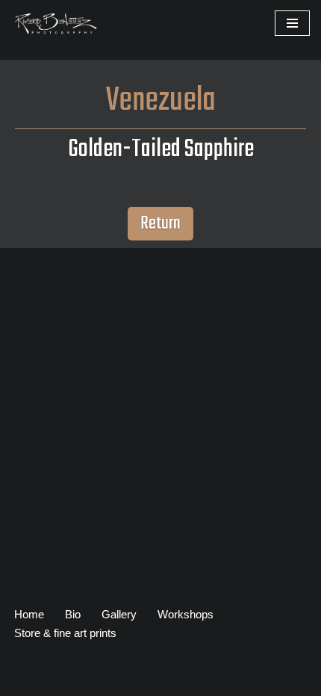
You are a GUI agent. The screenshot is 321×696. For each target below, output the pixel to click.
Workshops (186, 614)
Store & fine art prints (65, 633)
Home (29, 614)
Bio (73, 614)
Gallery (119, 614)
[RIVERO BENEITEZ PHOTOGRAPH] (56, 23)
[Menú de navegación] (292, 23)
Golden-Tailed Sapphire (161, 150)
